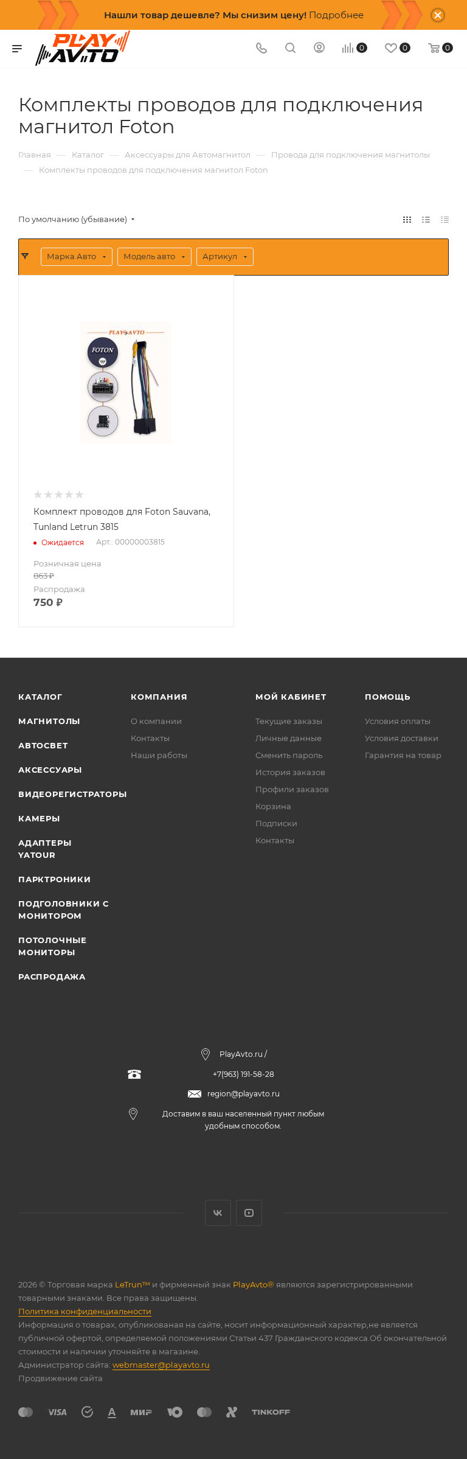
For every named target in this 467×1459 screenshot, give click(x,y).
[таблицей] (445, 219)
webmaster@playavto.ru (161, 1365)
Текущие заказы (288, 721)
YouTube (249, 1213)
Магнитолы (49, 721)
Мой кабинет (291, 697)
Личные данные (288, 738)
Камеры (39, 818)
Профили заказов (292, 789)
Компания (159, 697)
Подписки (276, 823)
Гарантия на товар (403, 755)
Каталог (40, 697)
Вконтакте (218, 1213)
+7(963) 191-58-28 (243, 1074)
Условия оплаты (398, 721)
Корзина (273, 806)
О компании (156, 721)
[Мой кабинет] (319, 49)
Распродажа (52, 976)
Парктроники (54, 879)
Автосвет (42, 745)
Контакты (150, 738)
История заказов (290, 772)
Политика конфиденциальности (84, 1311)
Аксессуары (50, 770)
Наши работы (159, 755)
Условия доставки (401, 738)
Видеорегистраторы (72, 794)
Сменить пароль (288, 755)
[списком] (426, 219)
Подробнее (336, 15)
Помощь (387, 697)
